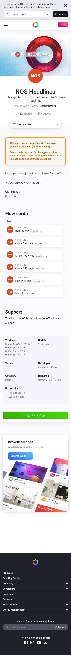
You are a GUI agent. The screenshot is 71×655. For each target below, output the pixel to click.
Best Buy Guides (11, 578)
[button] (27, 14)
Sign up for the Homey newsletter (35, 621)
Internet (9, 380)
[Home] (35, 25)
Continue (60, 14)
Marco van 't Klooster (49, 367)
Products (8, 573)
